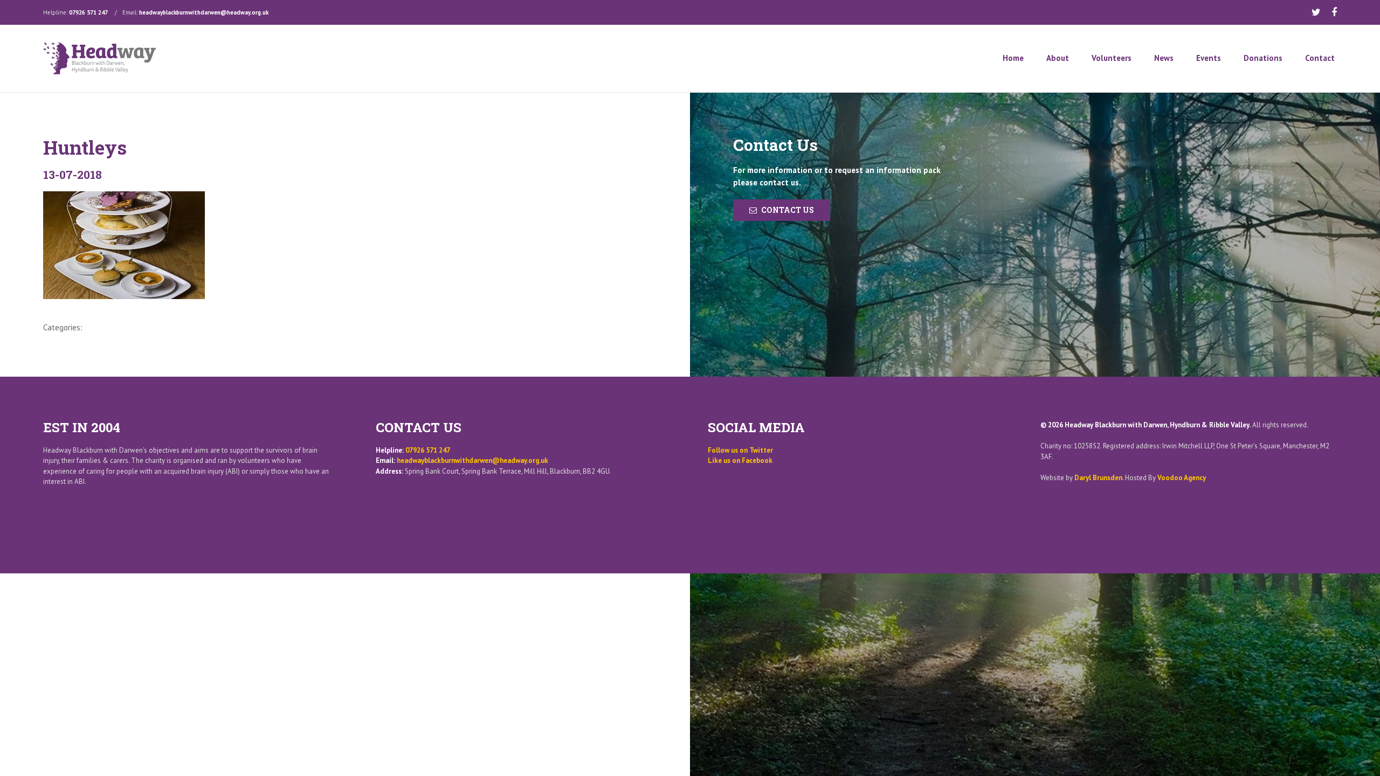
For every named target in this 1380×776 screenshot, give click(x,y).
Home (1013, 58)
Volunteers (1111, 58)
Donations (1263, 58)
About (1057, 58)
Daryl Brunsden (1098, 477)
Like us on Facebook (740, 460)
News (1164, 58)
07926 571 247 (88, 12)
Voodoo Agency (1181, 477)
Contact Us (787, 210)
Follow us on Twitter (740, 450)
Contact (1320, 58)
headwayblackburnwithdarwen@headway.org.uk (203, 12)
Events (1208, 58)
